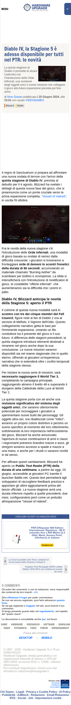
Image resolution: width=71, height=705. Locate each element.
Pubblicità (8, 694)
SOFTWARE (49, 624)
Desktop (26, 637)
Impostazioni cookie (48, 698)
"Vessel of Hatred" (53, 196)
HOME (4, 624)
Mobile (47, 637)
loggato (30, 605)
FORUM (44, 628)
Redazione (38, 694)
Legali (20, 691)
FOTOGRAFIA (20, 628)
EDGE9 (7, 628)
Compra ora (47, 545)
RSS (13, 698)
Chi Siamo (7, 691)
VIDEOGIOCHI (33, 624)
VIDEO (33, 628)
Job (30, 698)
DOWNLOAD (64, 624)
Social (22, 698)
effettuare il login (17, 597)
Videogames (35, 100)
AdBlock (23, 694)
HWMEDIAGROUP (60, 628)
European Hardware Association (55, 685)
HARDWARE (17, 624)
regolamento (46, 611)
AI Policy (65, 691)
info (36, 592)
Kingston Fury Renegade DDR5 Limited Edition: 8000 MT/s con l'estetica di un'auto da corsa (42, 569)
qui (43, 619)
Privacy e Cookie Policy (41, 691)
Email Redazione (58, 694)
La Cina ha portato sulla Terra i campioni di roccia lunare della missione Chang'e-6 (29, 561)
